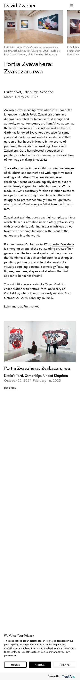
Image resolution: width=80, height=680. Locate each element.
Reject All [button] (64, 664)
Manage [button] (15, 664)
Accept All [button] (40, 664)
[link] (40, 355)
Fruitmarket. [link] (32, 306)
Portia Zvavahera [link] (63, 244)
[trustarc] (68, 676)
